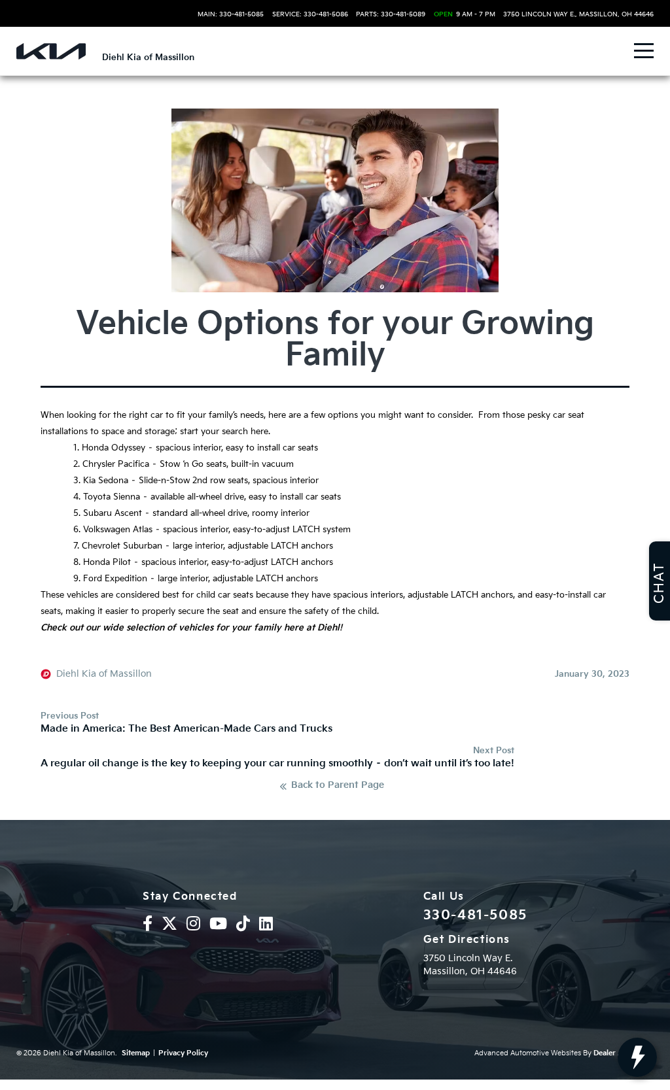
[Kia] (51, 51)
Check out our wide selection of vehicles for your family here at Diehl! (191, 627)
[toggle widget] (637, 1057)
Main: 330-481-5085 (231, 14)
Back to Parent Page (337, 786)
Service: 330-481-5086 (310, 14)
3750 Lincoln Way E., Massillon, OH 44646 (578, 14)
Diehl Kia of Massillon (104, 674)
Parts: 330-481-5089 (390, 14)
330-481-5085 (475, 915)
